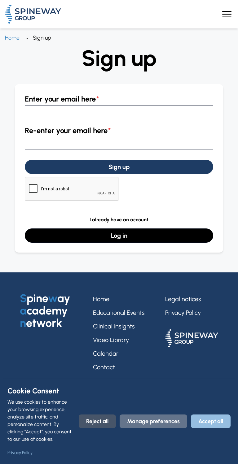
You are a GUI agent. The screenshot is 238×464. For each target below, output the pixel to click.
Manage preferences (153, 421)
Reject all (97, 421)
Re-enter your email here (66, 130)
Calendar (105, 353)
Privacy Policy (183, 312)
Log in (119, 235)
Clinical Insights (114, 326)
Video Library (111, 340)
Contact (104, 367)
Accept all (210, 421)
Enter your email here (60, 98)
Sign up (119, 167)
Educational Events (119, 312)
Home (12, 37)
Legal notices (183, 299)
